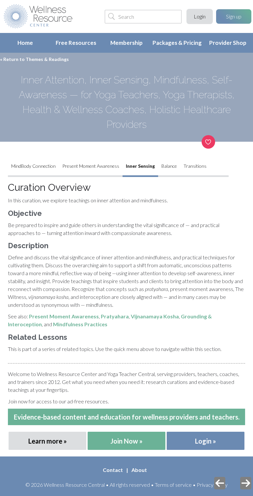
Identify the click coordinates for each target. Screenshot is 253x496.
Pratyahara (115, 316)
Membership (126, 42)
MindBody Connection (33, 166)
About (139, 470)
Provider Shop (227, 42)
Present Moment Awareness (90, 166)
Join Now (124, 441)
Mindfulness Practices (80, 324)
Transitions (195, 166)
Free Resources (76, 42)
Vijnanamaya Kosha (155, 316)
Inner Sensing (140, 166)
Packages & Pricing (177, 42)
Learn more (45, 441)
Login (200, 16)
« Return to (34, 59)
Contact (113, 470)
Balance (169, 166)
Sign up (233, 16)
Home (25, 42)
